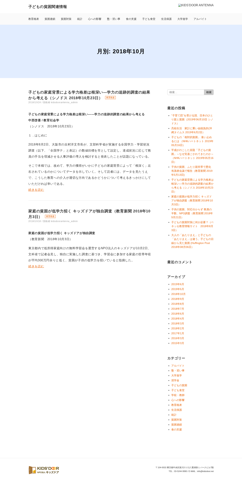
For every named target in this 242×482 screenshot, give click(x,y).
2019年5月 (177, 289)
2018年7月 (177, 308)
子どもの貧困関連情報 (47, 7)
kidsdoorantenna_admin (64, 102)
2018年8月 (177, 303)
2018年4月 (177, 318)
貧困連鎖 (50, 18)
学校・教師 (178, 395)
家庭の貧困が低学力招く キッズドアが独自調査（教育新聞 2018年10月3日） (192, 200)
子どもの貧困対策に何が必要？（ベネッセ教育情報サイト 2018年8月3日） (192, 226)
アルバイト (200, 18)
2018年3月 (177, 323)
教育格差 (33, 18)
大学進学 (182, 18)
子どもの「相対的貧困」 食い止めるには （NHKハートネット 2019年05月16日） (192, 141)
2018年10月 (178, 294)
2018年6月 (177, 313)
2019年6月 (177, 284)
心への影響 (94, 18)
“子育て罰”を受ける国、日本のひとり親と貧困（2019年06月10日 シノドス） (192, 119)
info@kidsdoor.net (205, 471)
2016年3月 (177, 338)
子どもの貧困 (179, 385)
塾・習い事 (113, 18)
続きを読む (36, 189)
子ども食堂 (148, 18)
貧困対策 (66, 18)
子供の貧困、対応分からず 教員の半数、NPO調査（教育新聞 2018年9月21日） (192, 213)
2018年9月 (177, 298)
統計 (79, 18)
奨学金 (175, 380)
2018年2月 (177, 328)
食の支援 (131, 18)
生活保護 (166, 18)
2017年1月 (177, 333)
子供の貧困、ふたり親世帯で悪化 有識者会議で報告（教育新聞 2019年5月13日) (192, 170)
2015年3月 (177, 343)
